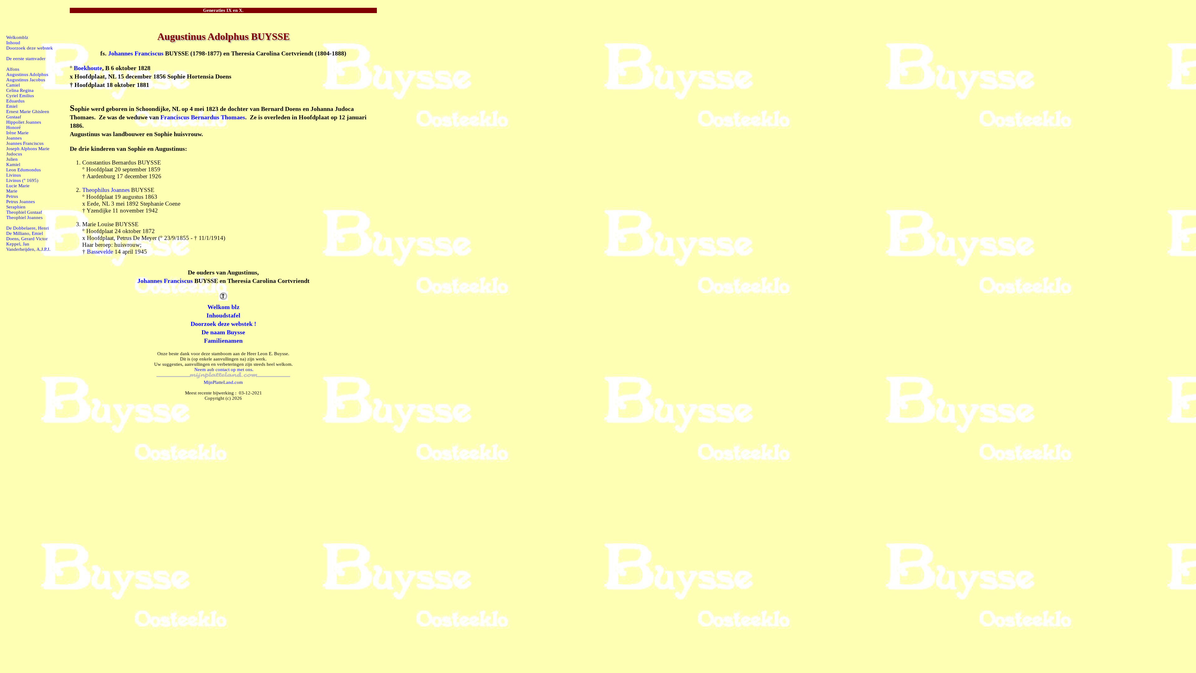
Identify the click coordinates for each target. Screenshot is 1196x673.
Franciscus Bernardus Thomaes (202, 117)
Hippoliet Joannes (23, 122)
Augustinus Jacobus (25, 79)
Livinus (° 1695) (22, 180)
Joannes (14, 138)
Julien (12, 159)
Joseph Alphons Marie (28, 148)
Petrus (12, 196)
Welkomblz (17, 37)
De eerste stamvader (25, 58)
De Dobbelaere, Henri (27, 228)
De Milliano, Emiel (24, 233)
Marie (11, 191)
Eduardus (15, 100)
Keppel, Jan (17, 243)
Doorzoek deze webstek (29, 47)
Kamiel (13, 164)
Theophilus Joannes (106, 190)
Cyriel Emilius (20, 95)
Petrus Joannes (20, 201)
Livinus (13, 175)
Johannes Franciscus (136, 53)
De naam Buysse (223, 332)
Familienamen (223, 340)
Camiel (13, 85)
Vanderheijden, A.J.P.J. (28, 249)
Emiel (11, 106)
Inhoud (13, 42)
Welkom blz (223, 306)
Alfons (12, 69)
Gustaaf (13, 116)
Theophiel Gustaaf (24, 212)
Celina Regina (20, 90)
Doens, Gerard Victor (27, 238)
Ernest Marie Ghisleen (27, 111)
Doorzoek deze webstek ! (223, 323)
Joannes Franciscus (25, 143)
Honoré (13, 127)
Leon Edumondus (23, 169)
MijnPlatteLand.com (223, 382)
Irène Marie (17, 132)
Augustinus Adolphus (27, 74)
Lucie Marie (18, 185)
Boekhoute (88, 67)
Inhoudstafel (223, 315)
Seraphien (16, 206)
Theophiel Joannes (24, 217)
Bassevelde (100, 251)
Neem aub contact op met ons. (224, 369)
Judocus (14, 153)
